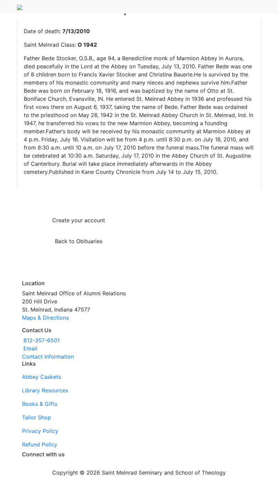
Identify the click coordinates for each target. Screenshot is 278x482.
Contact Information (48, 356)
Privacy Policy (40, 431)
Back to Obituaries (78, 241)
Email (30, 348)
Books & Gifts (39, 403)
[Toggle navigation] (256, 6)
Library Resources (45, 390)
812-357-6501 (41, 340)
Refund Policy (39, 444)
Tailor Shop (36, 417)
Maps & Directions (45, 317)
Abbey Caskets (41, 376)
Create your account (78, 220)
